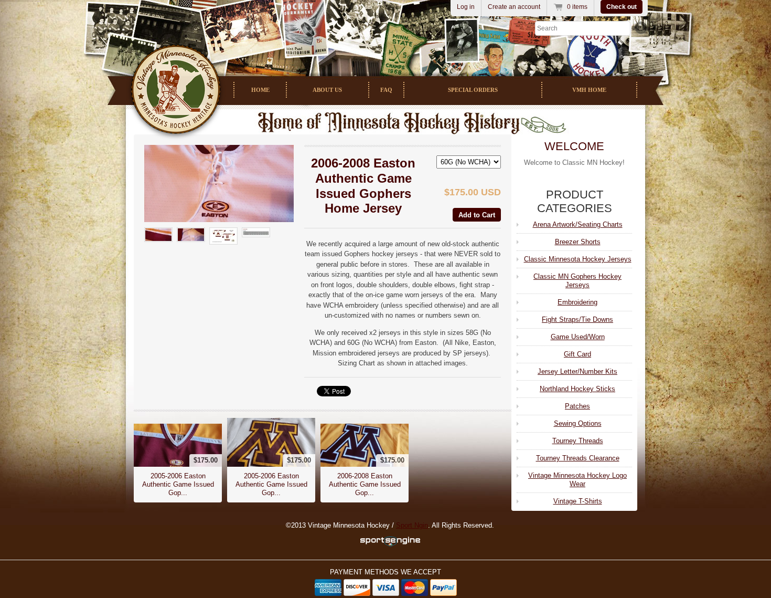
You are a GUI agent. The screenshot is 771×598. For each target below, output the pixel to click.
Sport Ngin (412, 525)
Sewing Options (578, 423)
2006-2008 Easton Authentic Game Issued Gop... (365, 484)
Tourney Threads (577, 441)
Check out (621, 7)
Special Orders (473, 90)
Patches (577, 406)
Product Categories (574, 201)
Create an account (514, 7)
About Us (327, 90)
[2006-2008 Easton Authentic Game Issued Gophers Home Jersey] (219, 183)
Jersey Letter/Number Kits (577, 371)
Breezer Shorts (578, 242)
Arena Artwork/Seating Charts (578, 224)
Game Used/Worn (578, 337)
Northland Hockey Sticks (577, 389)
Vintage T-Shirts (577, 501)
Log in (466, 7)
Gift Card (577, 354)
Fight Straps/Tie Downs (577, 319)
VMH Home (589, 90)
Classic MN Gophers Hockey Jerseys (577, 280)
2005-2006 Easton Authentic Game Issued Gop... (178, 484)
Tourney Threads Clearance (577, 458)
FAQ (386, 90)
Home (260, 90)
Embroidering (577, 302)
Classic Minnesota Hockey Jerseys (577, 259)
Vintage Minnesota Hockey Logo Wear (577, 479)
